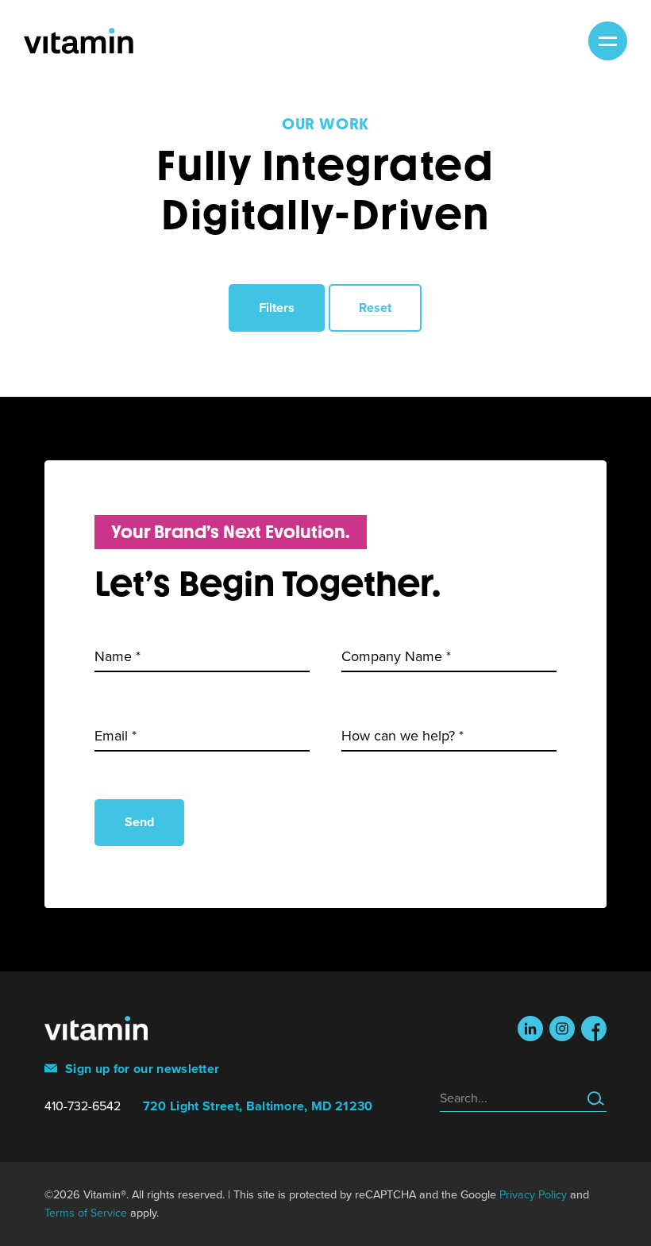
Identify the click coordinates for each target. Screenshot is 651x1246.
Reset (375, 308)
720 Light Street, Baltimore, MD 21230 (258, 1106)
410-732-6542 (82, 1106)
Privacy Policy (533, 1195)
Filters (277, 308)
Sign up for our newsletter (141, 1069)
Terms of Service (85, 1213)
